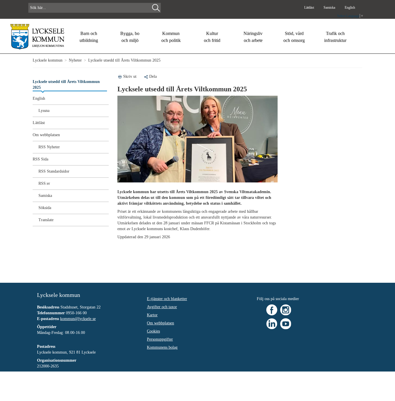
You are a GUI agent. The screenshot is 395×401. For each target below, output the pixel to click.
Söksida (44, 208)
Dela (153, 76)
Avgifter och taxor (162, 307)
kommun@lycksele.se (78, 319)
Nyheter (75, 60)
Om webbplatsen (46, 135)
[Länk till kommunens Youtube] (285, 323)
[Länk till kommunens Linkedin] (272, 323)
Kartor (152, 315)
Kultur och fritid (212, 37)
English (350, 7)
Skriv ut (129, 76)
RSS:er (44, 183)
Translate (45, 220)
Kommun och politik (171, 37)
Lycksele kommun (47, 60)
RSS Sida (40, 159)
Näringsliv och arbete (253, 37)
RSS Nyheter (49, 147)
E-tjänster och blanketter (167, 299)
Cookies (153, 331)
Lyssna (43, 110)
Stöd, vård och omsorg (294, 37)
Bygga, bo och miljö (129, 37)
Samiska (330, 7)
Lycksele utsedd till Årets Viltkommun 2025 (66, 85)
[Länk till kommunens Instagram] (285, 309)
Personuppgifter (160, 339)
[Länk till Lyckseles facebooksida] (272, 309)
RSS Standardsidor (53, 171)
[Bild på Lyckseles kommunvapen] (37, 36)
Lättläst (309, 7)
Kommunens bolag (162, 347)
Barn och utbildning (89, 37)
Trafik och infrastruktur (335, 37)
